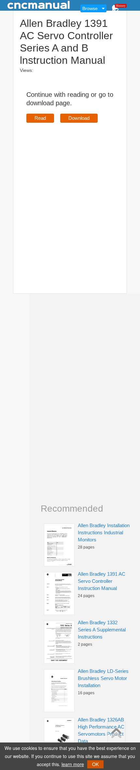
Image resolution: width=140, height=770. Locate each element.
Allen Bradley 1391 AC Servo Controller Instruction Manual (101, 581)
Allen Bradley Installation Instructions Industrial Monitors (104, 532)
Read (40, 118)
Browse (90, 8)
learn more (73, 764)
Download (79, 118)
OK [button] (95, 764)
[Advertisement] (70, 198)
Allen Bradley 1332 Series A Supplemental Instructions (102, 630)
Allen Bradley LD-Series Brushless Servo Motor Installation (103, 678)
